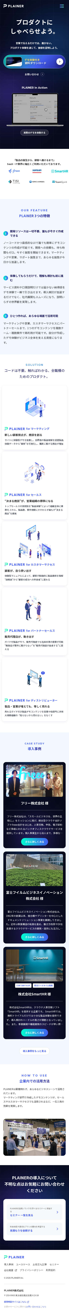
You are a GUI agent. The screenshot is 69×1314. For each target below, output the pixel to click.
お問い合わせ (32, 74)
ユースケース (23, 1264)
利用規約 (50, 1270)
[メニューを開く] (61, 6)
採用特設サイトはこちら (15, 1302)
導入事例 (8, 1264)
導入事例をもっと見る (34, 1051)
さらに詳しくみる (34, 841)
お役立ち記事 (40, 1264)
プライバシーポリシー (31, 1270)
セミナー (54, 1264)
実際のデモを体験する (34, 132)
